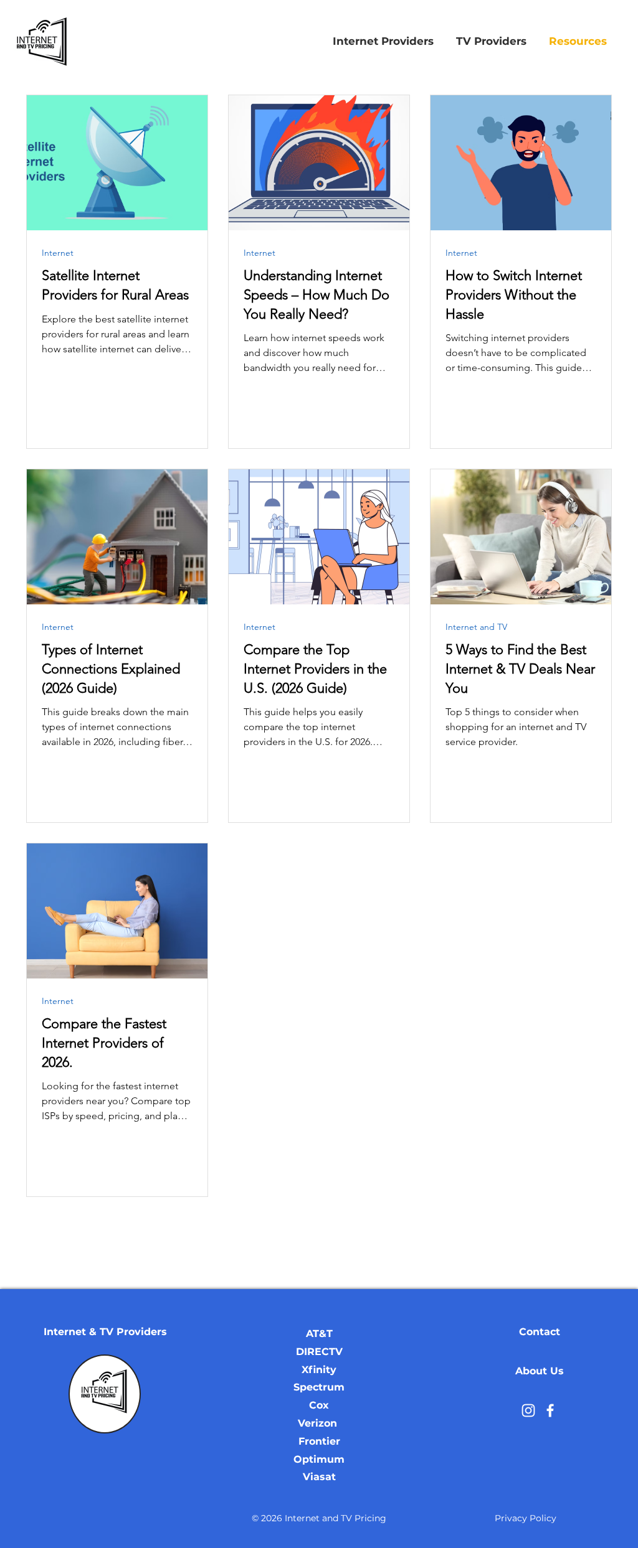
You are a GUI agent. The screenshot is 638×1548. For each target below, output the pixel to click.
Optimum (319, 1459)
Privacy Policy (525, 1518)
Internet (58, 253)
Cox (319, 1405)
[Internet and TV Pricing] (528, 1410)
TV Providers (133, 1332)
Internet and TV (476, 627)
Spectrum (319, 1387)
